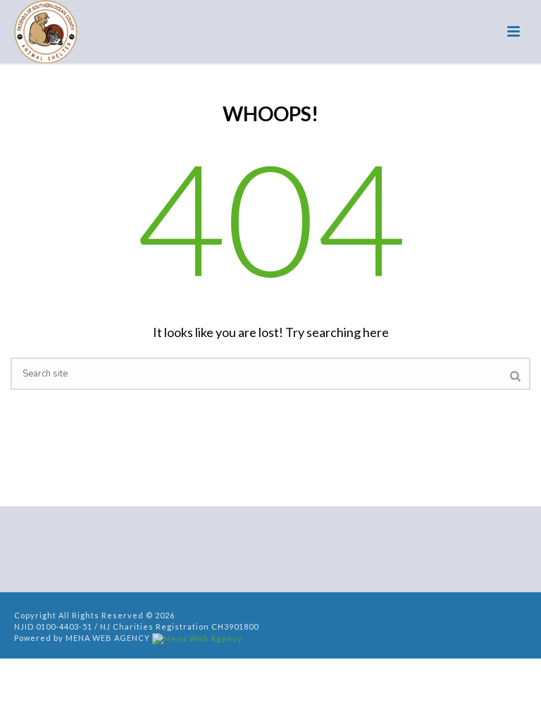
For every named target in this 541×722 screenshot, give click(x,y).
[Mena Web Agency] (197, 637)
